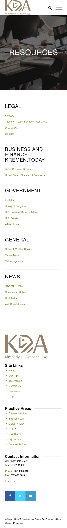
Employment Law (18, 413)
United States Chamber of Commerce (25, 175)
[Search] (48, 7)
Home (12, 370)
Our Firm (13, 375)
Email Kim (10, 481)
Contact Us (15, 386)
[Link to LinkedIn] (30, 496)
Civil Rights (15, 434)
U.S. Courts (11, 127)
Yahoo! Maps (12, 255)
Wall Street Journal (15, 304)
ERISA (12, 429)
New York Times (14, 285)
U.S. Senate (11, 218)
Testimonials (15, 380)
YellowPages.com (14, 261)
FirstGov (9, 200)
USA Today (11, 298)
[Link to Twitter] (20, 496)
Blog (11, 396)
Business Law (16, 418)
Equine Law (15, 439)
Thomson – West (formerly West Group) (26, 121)
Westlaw (9, 133)
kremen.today (25, 159)
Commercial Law (18, 444)
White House (12, 224)
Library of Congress (15, 206)
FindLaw (9, 115)
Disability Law (16, 423)
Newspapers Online (15, 292)
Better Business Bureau (18, 169)
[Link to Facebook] (10, 496)
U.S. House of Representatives (22, 212)
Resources (14, 391)
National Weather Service (18, 249)
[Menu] (57, 7)
